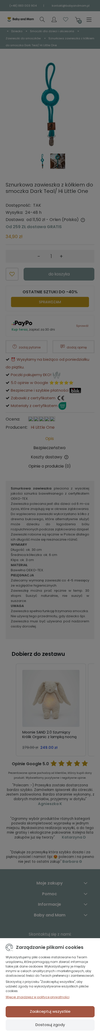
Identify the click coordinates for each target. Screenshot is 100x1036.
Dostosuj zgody (50, 1024)
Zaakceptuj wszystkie (50, 1011)
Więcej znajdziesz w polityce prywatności (37, 997)
